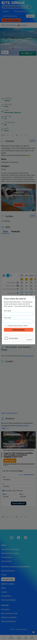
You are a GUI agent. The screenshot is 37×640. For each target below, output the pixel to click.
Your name (7, 311)
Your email (7, 318)
